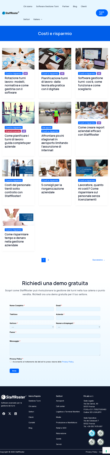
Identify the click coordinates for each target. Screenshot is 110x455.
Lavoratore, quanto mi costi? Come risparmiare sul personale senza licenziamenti (90, 192)
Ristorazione (61, 433)
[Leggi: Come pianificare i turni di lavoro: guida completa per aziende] (18, 112)
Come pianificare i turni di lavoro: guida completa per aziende (18, 141)
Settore (14, 323)
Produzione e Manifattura (66, 422)
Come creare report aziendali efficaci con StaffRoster (91, 131)
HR (25, 73)
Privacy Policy (16, 359)
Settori (26, 19)
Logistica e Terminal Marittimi (68, 412)
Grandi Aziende (13, 131)
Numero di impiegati (65, 323)
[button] (41, 19)
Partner (65, 6)
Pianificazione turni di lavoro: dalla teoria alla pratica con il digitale (54, 83)
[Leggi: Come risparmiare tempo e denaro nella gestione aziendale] (18, 217)
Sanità (58, 439)
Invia (14, 371)
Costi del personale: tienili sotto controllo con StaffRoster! (18, 190)
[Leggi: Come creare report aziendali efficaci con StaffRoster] (92, 110)
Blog (75, 6)
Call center (60, 406)
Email (59, 305)
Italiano (37, 19)
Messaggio (15, 341)
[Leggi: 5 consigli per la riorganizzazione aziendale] (55, 168)
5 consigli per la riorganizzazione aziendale (52, 188)
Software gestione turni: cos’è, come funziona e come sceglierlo (90, 83)
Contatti (32, 422)
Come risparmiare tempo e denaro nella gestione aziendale (16, 240)
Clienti (84, 6)
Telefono (13, 314)
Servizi (59, 444)
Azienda (60, 314)
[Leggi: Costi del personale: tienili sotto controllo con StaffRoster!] (18, 168)
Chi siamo (27, 6)
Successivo (98, 260)
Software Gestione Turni (47, 6)
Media (58, 417)
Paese (13, 332)
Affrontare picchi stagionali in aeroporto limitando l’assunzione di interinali (54, 143)
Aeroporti (46, 127)
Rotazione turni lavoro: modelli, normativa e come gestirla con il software (17, 85)
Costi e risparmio (14, 73)
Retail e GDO (61, 428)
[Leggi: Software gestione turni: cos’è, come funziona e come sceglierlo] (92, 58)
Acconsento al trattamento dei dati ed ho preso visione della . (43, 362)
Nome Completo (17, 305)
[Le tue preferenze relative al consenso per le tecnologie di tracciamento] (106, 451)
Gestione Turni (34, 401)
